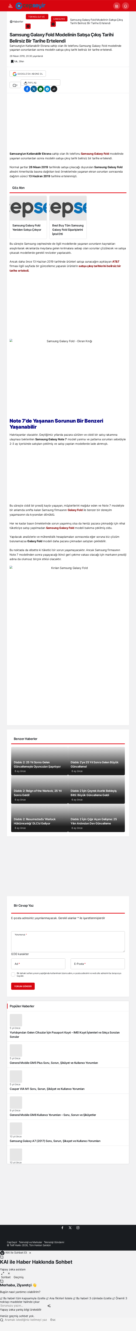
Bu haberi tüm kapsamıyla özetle (24, 1298)
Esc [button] (53, 1319)
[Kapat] (30, 1252)
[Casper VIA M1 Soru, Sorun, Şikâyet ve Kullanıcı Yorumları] (68, 1081)
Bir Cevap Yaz (23, 905)
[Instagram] (78, 1227)
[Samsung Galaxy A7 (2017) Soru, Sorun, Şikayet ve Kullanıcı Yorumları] (68, 1133)
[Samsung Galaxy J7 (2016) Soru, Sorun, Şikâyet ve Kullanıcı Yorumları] (68, 1159)
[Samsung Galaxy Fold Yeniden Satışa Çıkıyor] (28, 217)
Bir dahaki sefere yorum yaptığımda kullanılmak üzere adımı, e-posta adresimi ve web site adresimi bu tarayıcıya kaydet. (69, 974)
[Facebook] (62, 1227)
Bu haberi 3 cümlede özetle (93, 1298)
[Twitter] (70, 1227)
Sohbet (6, 1277)
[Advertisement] (68, 123)
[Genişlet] (2, 1273)
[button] (116, 5)
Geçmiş (19, 1277)
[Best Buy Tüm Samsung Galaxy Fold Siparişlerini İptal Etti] (68, 217)
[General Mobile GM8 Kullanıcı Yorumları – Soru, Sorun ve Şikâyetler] (68, 1107)
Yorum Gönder (23, 986)
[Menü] (10, 5)
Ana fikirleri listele (61, 1298)
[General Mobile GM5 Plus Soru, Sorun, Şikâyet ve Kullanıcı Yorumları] (68, 1055)
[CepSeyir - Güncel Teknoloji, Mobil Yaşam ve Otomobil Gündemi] (30, 5)
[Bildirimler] (125, 5)
